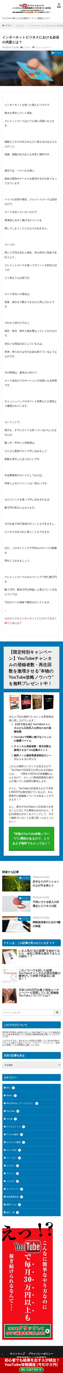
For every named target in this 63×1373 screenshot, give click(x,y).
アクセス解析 (14, 1134)
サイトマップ (17, 1353)
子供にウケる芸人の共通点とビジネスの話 (46, 903)
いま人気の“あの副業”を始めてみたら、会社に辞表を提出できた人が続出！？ (39, 953)
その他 (11, 1119)
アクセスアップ (15, 1126)
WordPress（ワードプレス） (21, 1103)
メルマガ (12, 1181)
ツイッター (13, 1157)
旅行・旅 (12, 1212)
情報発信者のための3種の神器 (47, 924)
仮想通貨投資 (14, 1196)
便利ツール (13, 1204)
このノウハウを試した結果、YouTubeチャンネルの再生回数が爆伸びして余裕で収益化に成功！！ (40, 974)
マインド (12, 1173)
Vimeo (11, 1095)
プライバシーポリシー (40, 1353)
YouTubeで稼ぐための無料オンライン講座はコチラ (26, 18)
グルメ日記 (13, 1150)
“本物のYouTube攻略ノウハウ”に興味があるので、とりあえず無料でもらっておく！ (31, 838)
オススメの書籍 (15, 1142)
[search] (57, 1013)
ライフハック (14, 1189)
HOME (8, 25)
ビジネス (20, 25)
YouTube (12, 1111)
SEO (10, 1087)
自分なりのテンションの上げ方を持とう (46, 883)
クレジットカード (43, 47)
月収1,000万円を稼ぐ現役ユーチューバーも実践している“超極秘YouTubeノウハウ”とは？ (39, 992)
